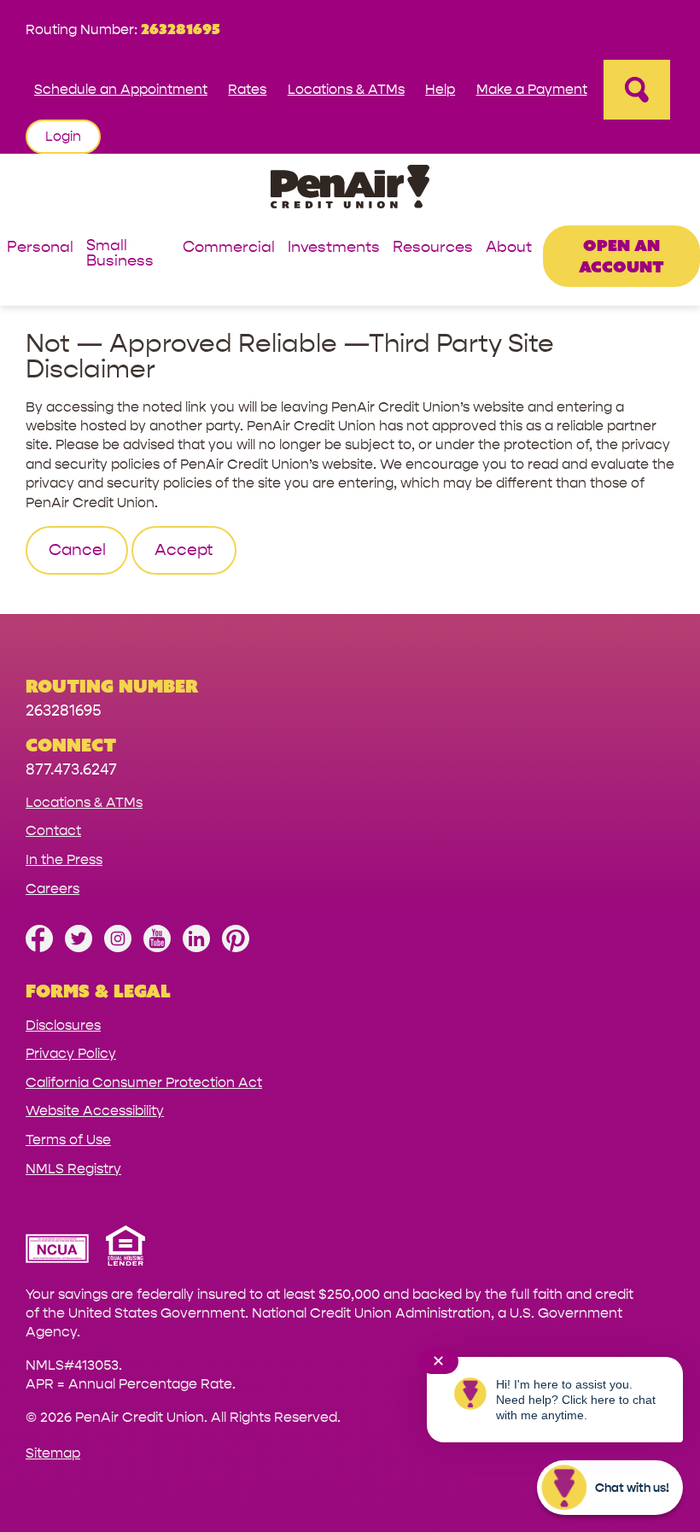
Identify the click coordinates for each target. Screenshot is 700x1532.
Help (440, 89)
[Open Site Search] (637, 90)
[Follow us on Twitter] (78, 947)
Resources (433, 248)
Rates (247, 89)
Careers (52, 888)
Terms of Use (68, 1139)
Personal (40, 248)
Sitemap (53, 1453)
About (509, 248)
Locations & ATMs (346, 89)
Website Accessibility (95, 1110)
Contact (53, 830)
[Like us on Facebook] (39, 947)
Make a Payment (531, 89)
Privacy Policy (71, 1053)
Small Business (120, 254)
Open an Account (621, 256)
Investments (334, 248)
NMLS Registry (73, 1169)
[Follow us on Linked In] (196, 947)
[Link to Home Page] (350, 189)
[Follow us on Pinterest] (235, 947)
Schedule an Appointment (120, 89)
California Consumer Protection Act (144, 1082)
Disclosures (63, 1025)
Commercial (229, 248)
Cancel (77, 550)
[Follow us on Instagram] (117, 947)
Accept (184, 550)
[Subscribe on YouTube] (157, 947)
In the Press (64, 859)
